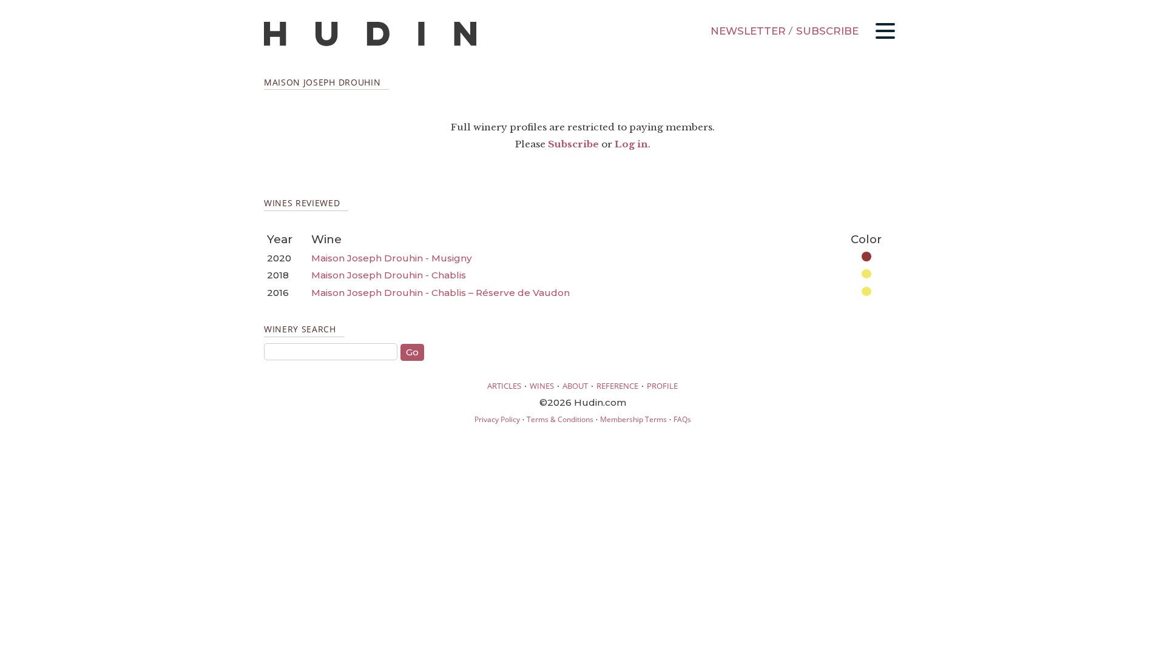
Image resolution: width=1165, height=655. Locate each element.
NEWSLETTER (748, 31)
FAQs (682, 419)
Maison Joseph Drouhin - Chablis (388, 275)
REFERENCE (617, 385)
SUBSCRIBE (827, 31)
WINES (542, 385)
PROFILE (662, 385)
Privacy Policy (497, 419)
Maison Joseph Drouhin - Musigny (391, 258)
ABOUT (575, 385)
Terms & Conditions (560, 419)
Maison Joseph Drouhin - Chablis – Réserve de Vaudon (440, 292)
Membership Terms (633, 419)
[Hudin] (370, 43)
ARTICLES (504, 385)
